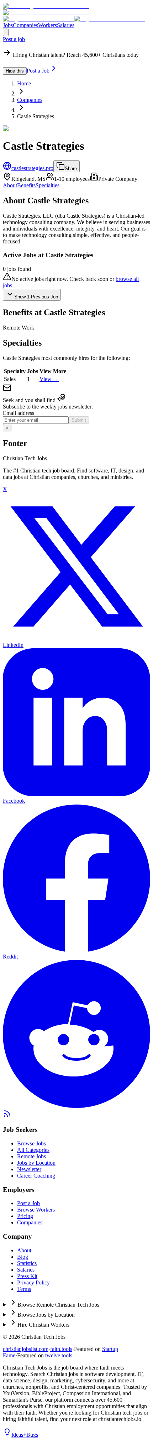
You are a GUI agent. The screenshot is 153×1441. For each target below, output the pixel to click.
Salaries (65, 25)
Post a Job (38, 71)
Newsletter (29, 1169)
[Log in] (6, 32)
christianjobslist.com (25, 1349)
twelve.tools (58, 1355)
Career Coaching (36, 1176)
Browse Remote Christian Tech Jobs (58, 1305)
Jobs (8, 25)
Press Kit (27, 1276)
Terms (24, 1289)
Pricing (25, 1216)
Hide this (15, 71)
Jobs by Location (36, 1163)
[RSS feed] (7, 1116)
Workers (47, 25)
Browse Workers (36, 1210)
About (10, 185)
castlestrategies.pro (32, 168)
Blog (22, 1257)
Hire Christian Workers (43, 1325)
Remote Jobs (31, 1156)
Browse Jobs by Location (46, 1315)
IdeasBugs (24, 1435)
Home (24, 83)
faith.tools (61, 1349)
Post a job (14, 39)
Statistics (27, 1263)
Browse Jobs (31, 1143)
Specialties (47, 185)
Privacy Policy (33, 1282)
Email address (18, 413)
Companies (25, 25)
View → (49, 379)
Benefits (26, 185)
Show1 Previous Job (36, 296)
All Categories (33, 1150)
